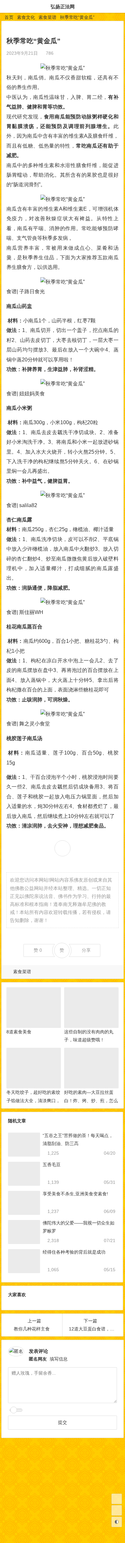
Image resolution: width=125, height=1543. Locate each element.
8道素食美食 (18, 1031)
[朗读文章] (58, 53)
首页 (8, 17)
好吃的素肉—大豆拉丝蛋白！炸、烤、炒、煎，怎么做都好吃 (91, 1100)
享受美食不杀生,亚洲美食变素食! (75, 1193)
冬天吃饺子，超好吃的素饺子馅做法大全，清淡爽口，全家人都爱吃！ (33, 1100)
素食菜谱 (47, 17)
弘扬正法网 (63, 6)
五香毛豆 (52, 1164)
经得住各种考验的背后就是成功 (74, 1252)
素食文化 (26, 17)
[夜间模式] (117, 1522)
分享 (86, 950)
